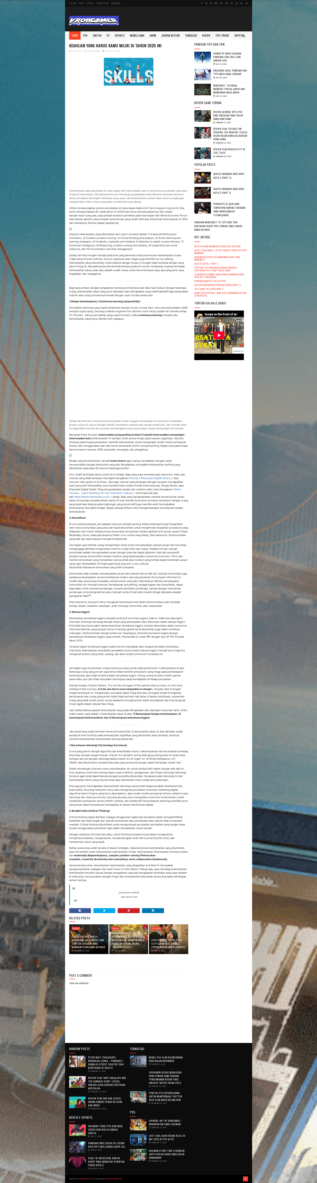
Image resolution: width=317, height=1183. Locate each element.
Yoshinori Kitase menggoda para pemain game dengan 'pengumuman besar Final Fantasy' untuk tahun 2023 (165, 1078)
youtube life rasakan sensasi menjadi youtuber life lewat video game (215, 269)
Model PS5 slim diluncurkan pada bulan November (166, 1059)
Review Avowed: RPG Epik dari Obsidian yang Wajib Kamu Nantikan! (228, 115)
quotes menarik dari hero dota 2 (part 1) (228, 190)
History (109, 51)
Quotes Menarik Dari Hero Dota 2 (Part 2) (228, 175)
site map (72, 3)
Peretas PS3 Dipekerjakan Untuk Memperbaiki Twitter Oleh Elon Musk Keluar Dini (165, 1096)
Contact (90, 3)
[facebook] (201, 3)
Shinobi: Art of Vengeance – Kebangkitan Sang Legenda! (165, 1122)
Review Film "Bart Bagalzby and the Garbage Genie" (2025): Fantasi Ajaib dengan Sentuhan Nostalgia (107, 1083)
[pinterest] (241, 3)
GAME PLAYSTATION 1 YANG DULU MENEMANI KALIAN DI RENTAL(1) (220, 294)
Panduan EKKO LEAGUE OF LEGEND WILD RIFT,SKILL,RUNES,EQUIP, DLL (106, 1144)
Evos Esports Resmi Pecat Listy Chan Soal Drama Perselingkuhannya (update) (168, 943)
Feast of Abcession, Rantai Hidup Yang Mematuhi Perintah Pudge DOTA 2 (106, 1161)
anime (153, 35)
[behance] (226, 3)
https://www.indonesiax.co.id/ (91, 496)
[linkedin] (211, 3)
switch (97, 35)
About (82, 3)
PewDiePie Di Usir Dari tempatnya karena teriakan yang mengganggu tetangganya (229, 209)
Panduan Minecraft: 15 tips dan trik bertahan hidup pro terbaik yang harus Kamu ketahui (218, 225)
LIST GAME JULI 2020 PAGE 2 (209, 289)
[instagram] (216, 3)
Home (75, 35)
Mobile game (137, 35)
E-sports (156, 928)
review (206, 35)
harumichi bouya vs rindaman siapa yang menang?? (217, 258)
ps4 (85, 35)
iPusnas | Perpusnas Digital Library (149, 478)
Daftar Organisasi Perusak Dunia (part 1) (217, 285)
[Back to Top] (245, 1178)
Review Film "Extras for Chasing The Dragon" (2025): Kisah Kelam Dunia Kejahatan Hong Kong (230, 134)
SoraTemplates (85, 1179)
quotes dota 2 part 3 (206, 263)
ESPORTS (120, 35)
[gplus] (221, 3)
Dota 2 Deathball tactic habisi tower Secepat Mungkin (220, 251)
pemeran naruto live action (210, 281)
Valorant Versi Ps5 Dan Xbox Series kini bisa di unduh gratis (105, 1129)
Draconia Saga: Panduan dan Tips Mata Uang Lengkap (230, 72)
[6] (89, 595)
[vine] (232, 3)
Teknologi (191, 35)
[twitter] (206, 3)
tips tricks (222, 35)
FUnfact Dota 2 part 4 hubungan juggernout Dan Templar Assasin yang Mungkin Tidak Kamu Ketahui (88, 942)
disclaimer (115, 3)
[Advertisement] (188, 19)
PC (108, 35)
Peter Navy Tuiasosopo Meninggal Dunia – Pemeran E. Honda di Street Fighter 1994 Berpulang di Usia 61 (106, 1062)
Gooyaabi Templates (114, 1179)
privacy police (103, 3)
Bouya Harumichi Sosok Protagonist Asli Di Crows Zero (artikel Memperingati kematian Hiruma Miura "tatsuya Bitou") (128, 940)
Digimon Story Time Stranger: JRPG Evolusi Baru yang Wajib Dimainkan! (167, 1154)
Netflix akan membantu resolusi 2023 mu (217, 246)
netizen (117, 51)
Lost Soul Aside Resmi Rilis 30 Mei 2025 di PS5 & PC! (167, 1137)
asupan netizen (171, 35)
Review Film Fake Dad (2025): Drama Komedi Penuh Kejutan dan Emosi (105, 1101)
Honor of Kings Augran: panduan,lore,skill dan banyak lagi (227, 57)
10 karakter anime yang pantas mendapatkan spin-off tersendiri (219, 276)
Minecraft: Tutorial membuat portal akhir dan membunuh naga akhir (229, 89)
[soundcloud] (246, 3)
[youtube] (237, 3)
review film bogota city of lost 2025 (229, 150)
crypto (238, 35)
